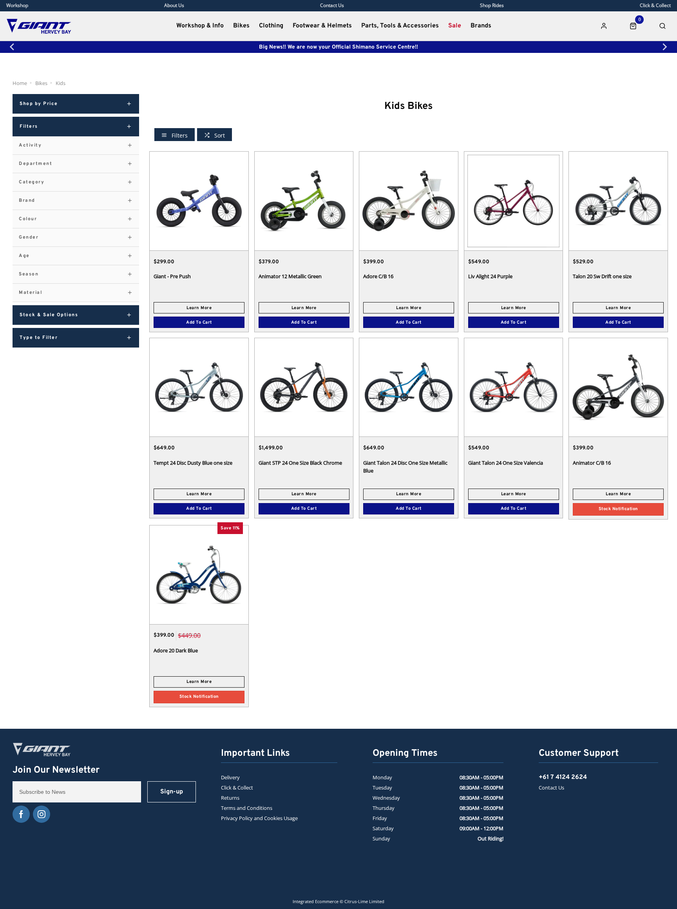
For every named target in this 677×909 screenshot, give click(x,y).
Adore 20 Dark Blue (176, 650)
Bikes (241, 26)
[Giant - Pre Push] (199, 200)
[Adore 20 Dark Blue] (199, 574)
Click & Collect (237, 787)
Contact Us (551, 787)
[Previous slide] (12, 47)
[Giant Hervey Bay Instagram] (41, 814)
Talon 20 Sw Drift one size (602, 276)
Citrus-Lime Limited (364, 901)
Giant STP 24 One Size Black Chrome (300, 462)
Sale (454, 26)
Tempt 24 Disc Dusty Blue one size (193, 462)
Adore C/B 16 (378, 276)
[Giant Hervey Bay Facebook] (21, 814)
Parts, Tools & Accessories (400, 26)
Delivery (230, 777)
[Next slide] (664, 47)
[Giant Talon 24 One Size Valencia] (513, 387)
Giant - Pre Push (172, 276)
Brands (481, 26)
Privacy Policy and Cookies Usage (259, 818)
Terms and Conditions (246, 807)
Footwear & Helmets (322, 26)
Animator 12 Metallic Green (290, 276)
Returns (230, 797)
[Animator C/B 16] (618, 387)
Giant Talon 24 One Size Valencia (505, 462)
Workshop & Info (200, 26)
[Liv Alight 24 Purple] (513, 200)
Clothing (271, 26)
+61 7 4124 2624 (563, 777)
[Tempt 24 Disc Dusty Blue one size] (199, 387)
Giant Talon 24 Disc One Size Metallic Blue (405, 466)
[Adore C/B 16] (408, 200)
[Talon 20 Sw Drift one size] (618, 200)
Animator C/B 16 (592, 462)
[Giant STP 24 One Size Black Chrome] (304, 387)
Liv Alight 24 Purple (490, 276)
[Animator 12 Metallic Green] (304, 200)
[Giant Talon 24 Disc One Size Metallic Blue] (408, 387)
